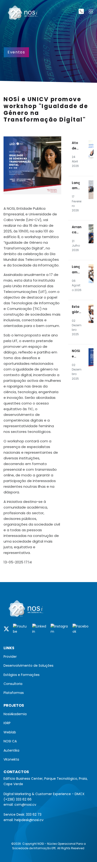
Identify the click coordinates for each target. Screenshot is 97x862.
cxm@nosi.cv (25, 804)
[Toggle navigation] (91, 11)
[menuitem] (48, 656)
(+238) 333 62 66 (18, 799)
